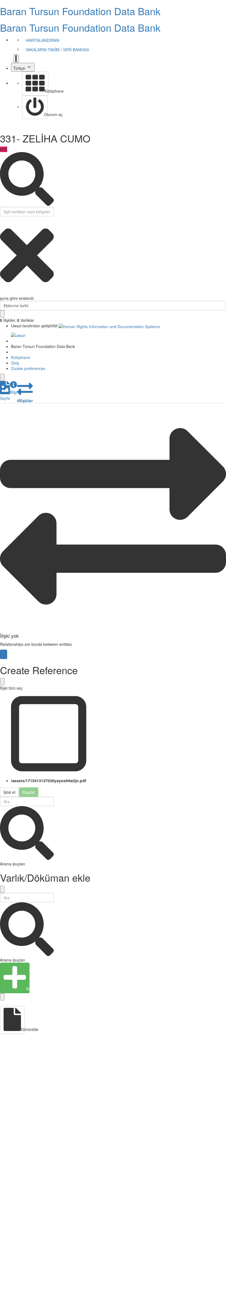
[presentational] (222, 305)
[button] (5, 391)
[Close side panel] (2, 377)
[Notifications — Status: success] (16, 58)
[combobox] (113, 305)
